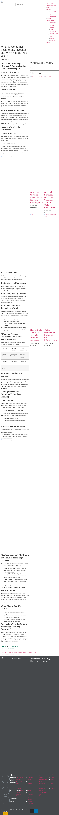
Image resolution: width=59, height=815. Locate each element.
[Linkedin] (36, 811)
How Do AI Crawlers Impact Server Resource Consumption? (36, 197)
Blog (48, 42)
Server (29, 774)
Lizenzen (52, 24)
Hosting (49, 9)
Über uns (52, 36)
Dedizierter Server (51, 5)
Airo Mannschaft (51, 35)
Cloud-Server (19, 777)
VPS (29, 775)
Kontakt (52, 38)
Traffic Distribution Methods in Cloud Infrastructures (50, 335)
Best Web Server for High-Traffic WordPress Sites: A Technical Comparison (49, 200)
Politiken (52, 40)
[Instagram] (32, 811)
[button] (51, 2)
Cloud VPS (50, 3)
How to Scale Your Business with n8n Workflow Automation (36, 335)
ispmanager (53, 22)
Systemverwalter (54, 33)
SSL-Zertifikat (50, 7)
